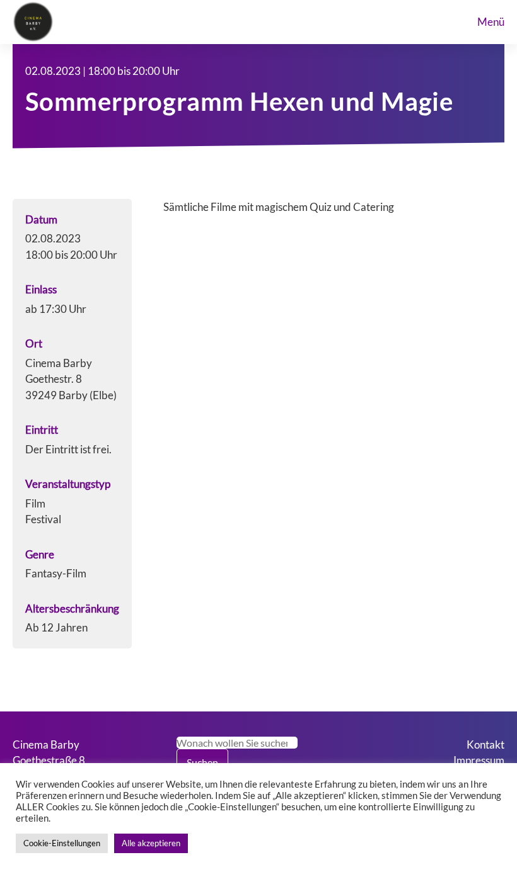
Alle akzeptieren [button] (151, 843)
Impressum (478, 760)
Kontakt (485, 744)
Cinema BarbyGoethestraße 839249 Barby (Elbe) (58, 760)
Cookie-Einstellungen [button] (61, 843)
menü (490, 22)
